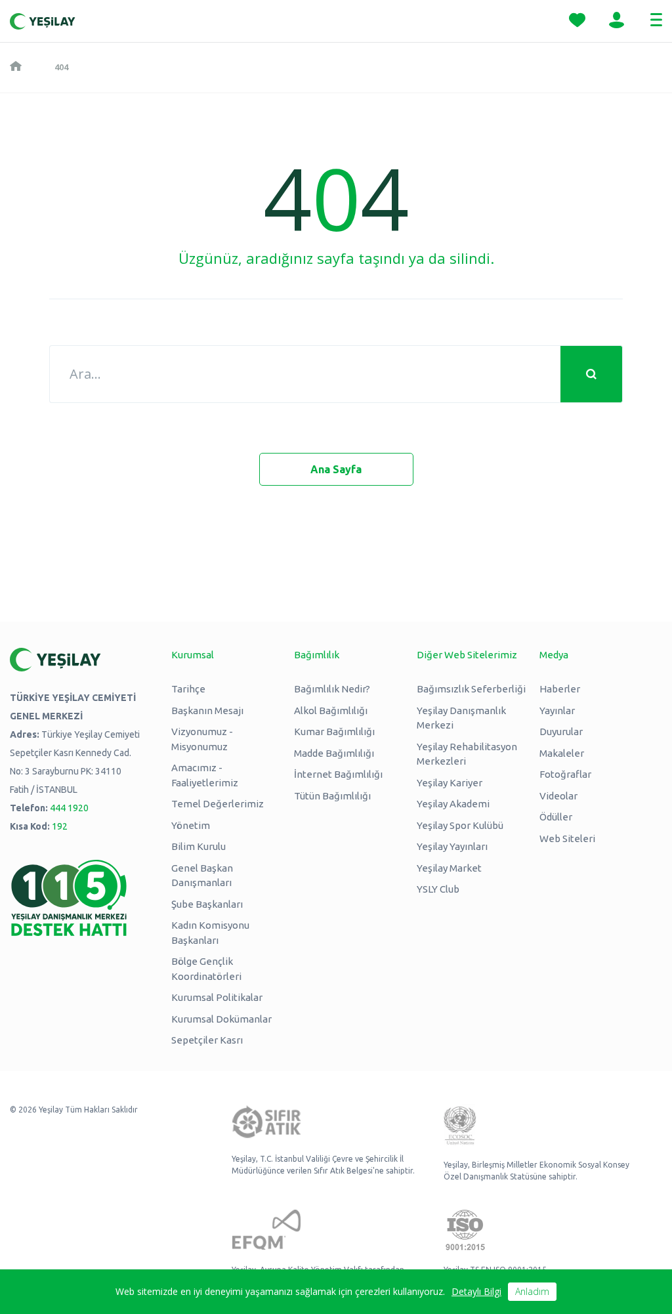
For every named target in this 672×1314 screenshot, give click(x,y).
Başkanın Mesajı (207, 710)
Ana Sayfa (336, 469)
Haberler (559, 688)
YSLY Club (438, 889)
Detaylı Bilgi (476, 1291)
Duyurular (561, 731)
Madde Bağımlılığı (334, 753)
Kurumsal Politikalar (216, 997)
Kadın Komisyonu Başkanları (210, 933)
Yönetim (190, 825)
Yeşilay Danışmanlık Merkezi (461, 718)
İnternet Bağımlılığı (338, 774)
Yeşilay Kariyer (449, 782)
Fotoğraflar (565, 774)
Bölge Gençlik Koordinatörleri (206, 969)
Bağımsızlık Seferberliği (471, 688)
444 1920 (69, 808)
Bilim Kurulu (198, 846)
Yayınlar (557, 710)
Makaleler (561, 753)
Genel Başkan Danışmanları (202, 875)
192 (60, 826)
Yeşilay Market (449, 868)
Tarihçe (188, 688)
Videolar (558, 795)
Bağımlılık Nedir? (332, 688)
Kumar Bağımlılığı (334, 731)
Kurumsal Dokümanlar (221, 1019)
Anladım (532, 1291)
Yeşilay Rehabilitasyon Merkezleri (467, 754)
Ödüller (555, 816)
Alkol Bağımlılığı (331, 710)
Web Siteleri (567, 838)
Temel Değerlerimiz (217, 803)
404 (61, 67)
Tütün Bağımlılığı (332, 795)
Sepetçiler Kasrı (207, 1040)
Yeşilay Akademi (453, 803)
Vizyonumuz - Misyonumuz (202, 739)
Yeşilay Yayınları (452, 846)
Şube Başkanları (207, 904)
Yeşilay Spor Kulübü (460, 825)
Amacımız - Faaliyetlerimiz (204, 775)
